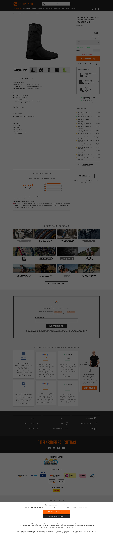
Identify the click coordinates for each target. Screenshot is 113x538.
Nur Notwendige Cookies (56, 516)
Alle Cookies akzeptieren (55, 512)
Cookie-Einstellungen (74, 507)
